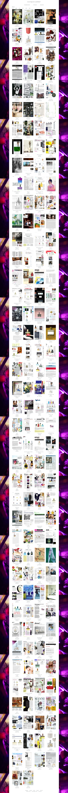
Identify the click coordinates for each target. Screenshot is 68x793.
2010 (23, 8)
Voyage (35, 4)
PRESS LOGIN (28, 791)
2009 (26, 8)
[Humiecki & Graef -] (34, 0)
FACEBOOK (40, 791)
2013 (13, 8)
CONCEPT (30, 790)
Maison (42, 4)
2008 (29, 8)
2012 (16, 8)
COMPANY (26, 790)
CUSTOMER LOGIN (34, 791)
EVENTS (37, 790)
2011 (19, 8)
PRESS (34, 790)
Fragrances (27, 4)
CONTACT (41, 790)
